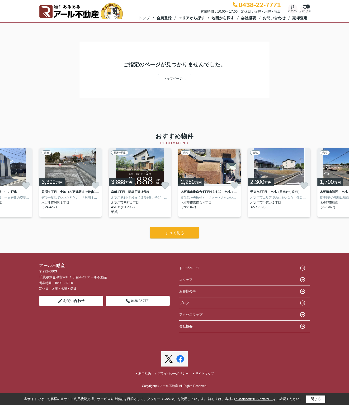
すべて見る (174, 233)
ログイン (292, 11)
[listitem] (70, 182)
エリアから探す (191, 18)
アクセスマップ (191, 314)
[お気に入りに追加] (26, 185)
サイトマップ (204, 373)
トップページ (189, 268)
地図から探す (223, 18)
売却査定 (299, 18)
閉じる (316, 399)
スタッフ (186, 279)
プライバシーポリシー (173, 373)
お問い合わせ (274, 18)
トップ (144, 18)
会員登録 (164, 18)
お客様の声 (187, 291)
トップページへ (174, 78)
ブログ (184, 303)
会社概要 (248, 18)
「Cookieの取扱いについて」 (254, 399)
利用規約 (144, 373)
